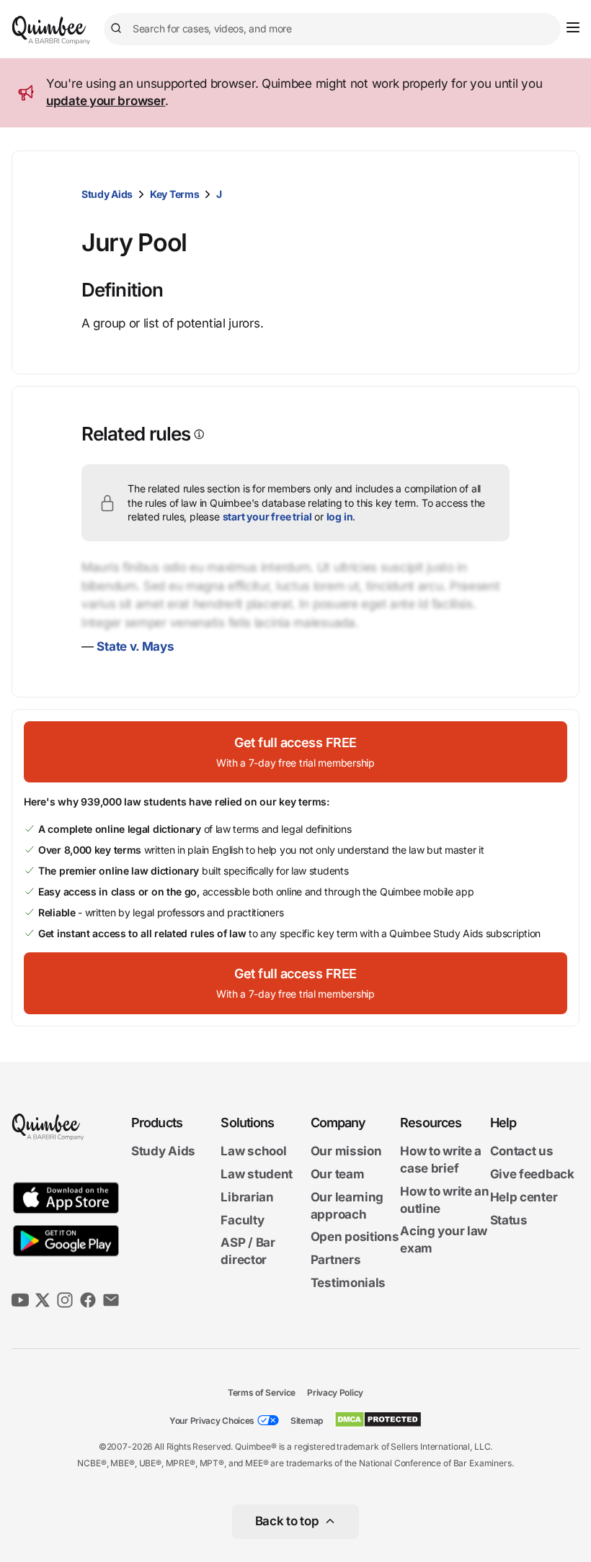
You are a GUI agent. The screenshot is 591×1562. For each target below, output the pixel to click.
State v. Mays (135, 646)
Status (509, 1220)
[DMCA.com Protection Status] (378, 1419)
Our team (338, 1174)
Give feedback (532, 1174)
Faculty (242, 1220)
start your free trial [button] (267, 516)
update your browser (105, 101)
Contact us (522, 1151)
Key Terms (174, 194)
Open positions (355, 1236)
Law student (257, 1174)
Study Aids (107, 194)
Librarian (247, 1197)
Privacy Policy (335, 1392)
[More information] (197, 434)
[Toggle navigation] (572, 27)
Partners (336, 1259)
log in (339, 516)
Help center (524, 1197)
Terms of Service (262, 1392)
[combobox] (332, 29)
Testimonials (348, 1283)
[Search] (118, 29)
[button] (295, 751)
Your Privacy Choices (211, 1420)
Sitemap (306, 1420)
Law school (253, 1151)
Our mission (346, 1151)
